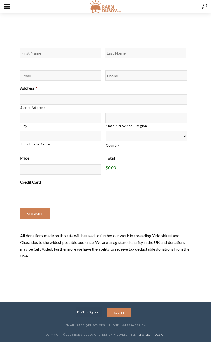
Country (112, 145)
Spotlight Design (152, 334)
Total (110, 158)
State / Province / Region (126, 126)
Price (24, 158)
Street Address (32, 107)
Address (29, 88)
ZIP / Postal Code (35, 144)
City (23, 126)
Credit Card (30, 182)
